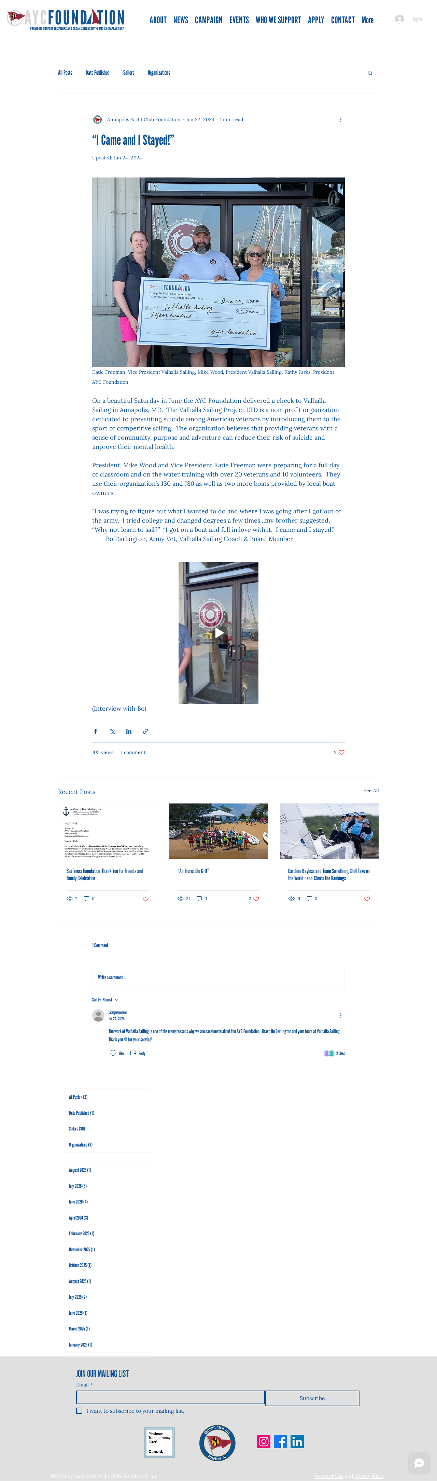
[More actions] (341, 119)
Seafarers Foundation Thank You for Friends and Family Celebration (105, 874)
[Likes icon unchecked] (113, 1053)
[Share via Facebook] (95, 731)
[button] (370, 72)
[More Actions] (341, 1015)
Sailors (128, 72)
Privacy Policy (369, 1476)
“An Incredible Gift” (193, 870)
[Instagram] (263, 1441)
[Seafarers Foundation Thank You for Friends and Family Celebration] (107, 831)
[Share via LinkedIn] (129, 731)
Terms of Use (328, 1476)
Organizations (159, 72)
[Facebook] (280, 1441)
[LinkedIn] (297, 1441)
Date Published (98, 72)
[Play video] (218, 633)
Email (84, 1385)
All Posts (65, 72)
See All (371, 790)
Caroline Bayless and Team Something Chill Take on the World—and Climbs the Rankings (329, 874)
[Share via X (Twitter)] (112, 731)
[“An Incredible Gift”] (218, 831)
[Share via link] (145, 731)
